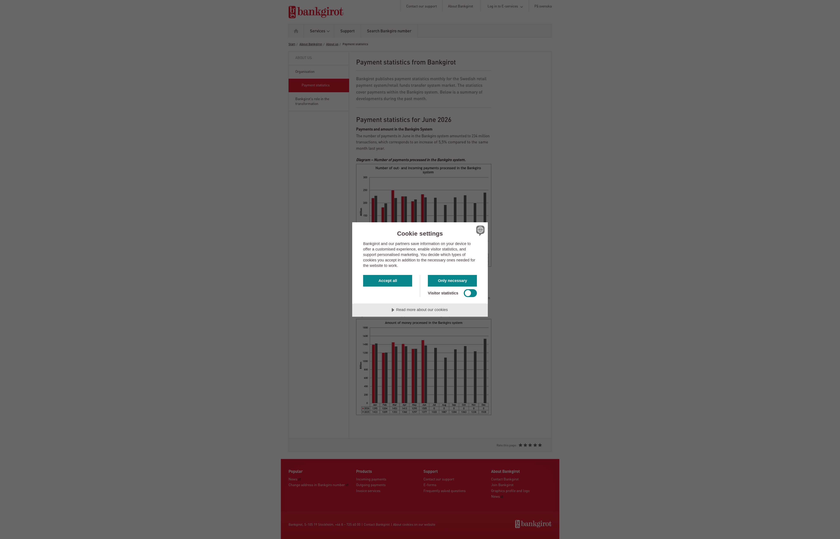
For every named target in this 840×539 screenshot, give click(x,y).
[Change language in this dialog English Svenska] (479, 230)
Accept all (387, 280)
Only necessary (452, 280)
